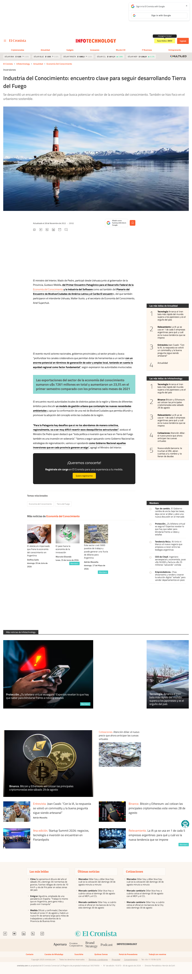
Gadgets (70, 49)
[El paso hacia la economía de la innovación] (68, 533)
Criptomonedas (17, 49)
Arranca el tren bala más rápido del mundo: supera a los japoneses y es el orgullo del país (172, 315)
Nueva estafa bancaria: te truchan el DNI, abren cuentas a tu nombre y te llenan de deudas (170, 452)
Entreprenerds (175, 49)
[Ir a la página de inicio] (18, 40)
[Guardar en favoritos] (132, 223)
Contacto (29, 954)
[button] (185, 824)
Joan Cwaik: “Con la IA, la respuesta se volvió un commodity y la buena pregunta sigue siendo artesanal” (171, 350)
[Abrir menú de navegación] (5, 40)
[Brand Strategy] (91, 945)
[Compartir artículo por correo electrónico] (59, 230)
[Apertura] (60, 945)
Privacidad (116, 959)
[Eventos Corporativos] (76, 945)
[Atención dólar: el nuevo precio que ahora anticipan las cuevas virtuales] (120, 754)
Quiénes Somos (101, 954)
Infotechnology (23, 63)
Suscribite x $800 (164, 41)
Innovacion (94, 49)
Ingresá (183, 40)
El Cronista (8, 63)
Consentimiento (130, 959)
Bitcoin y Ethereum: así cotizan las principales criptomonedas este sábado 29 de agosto (171, 403)
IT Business (147, 49)
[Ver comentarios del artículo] (66, 230)
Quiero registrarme (84, 475)
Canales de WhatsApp (54, 954)
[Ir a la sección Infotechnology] (96, 41)
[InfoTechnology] (127, 945)
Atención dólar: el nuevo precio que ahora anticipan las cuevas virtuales (171, 437)
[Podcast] (107, 945)
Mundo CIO (120, 49)
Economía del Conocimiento (59, 63)
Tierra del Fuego (63, 503)
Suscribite (78, 954)
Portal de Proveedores (128, 954)
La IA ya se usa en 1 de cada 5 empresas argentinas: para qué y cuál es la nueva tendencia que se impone (171, 332)
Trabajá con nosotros (157, 954)
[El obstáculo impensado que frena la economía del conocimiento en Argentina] (39, 533)
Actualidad (45, 49)
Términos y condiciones (98, 959)
